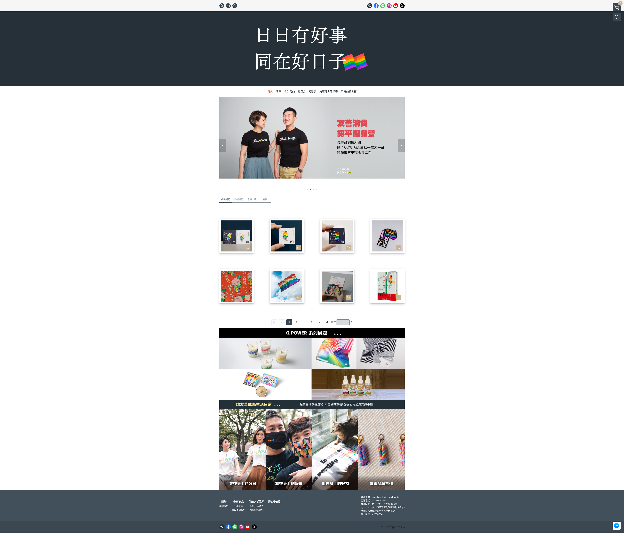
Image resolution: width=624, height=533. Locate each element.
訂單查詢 (238, 506)
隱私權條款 (273, 502)
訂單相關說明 (238, 510)
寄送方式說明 (256, 506)
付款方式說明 (256, 502)
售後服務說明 (256, 510)
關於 (224, 502)
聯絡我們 (223, 506)
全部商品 (238, 502)
